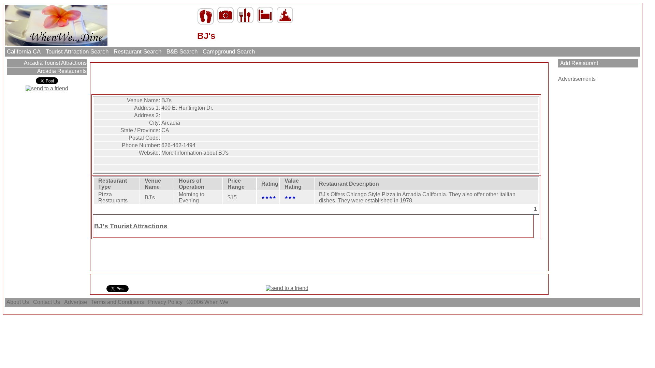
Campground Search (229, 51)
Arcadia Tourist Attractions (55, 63)
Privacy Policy (165, 302)
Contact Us (46, 302)
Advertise (75, 302)
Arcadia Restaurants (61, 71)
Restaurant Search (137, 51)
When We (217, 302)
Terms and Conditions (117, 302)
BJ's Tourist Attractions (131, 226)
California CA (23, 51)
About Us (17, 302)
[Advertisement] (319, 79)
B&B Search (182, 51)
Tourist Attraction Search (77, 51)
